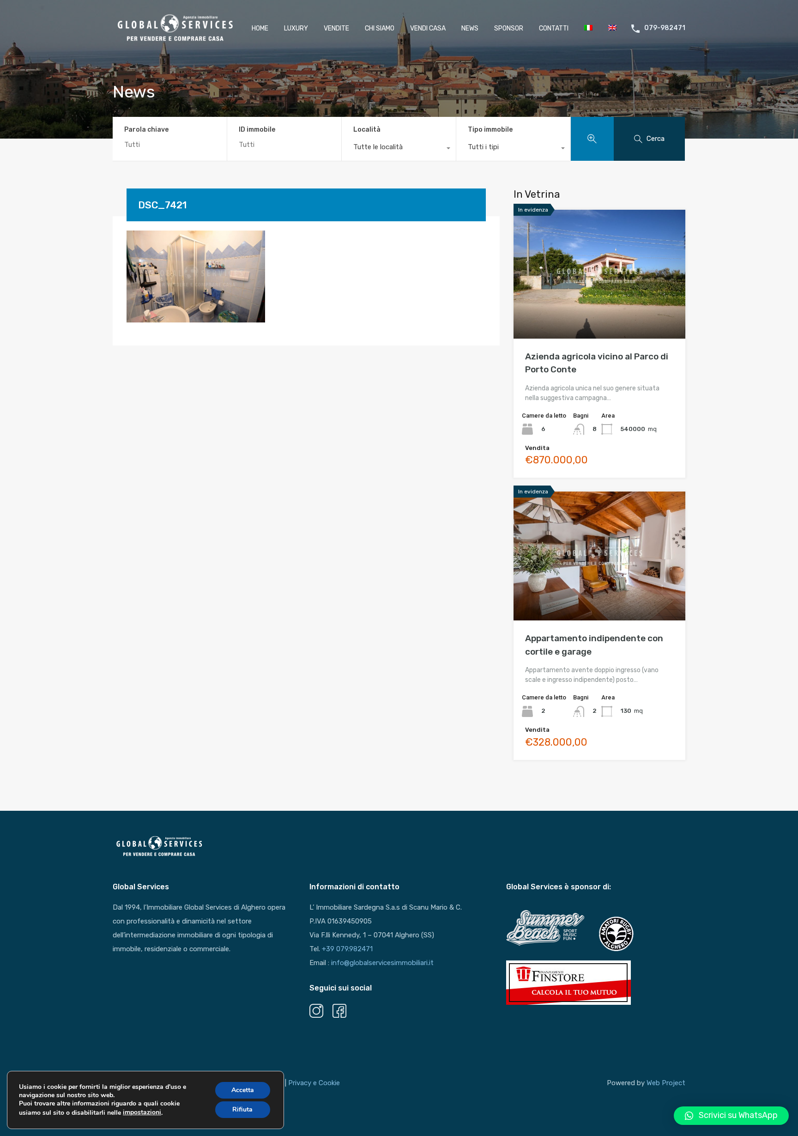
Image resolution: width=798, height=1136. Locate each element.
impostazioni (142, 1112)
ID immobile (257, 130)
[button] (731, 1115)
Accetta (242, 1090)
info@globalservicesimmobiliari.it (382, 963)
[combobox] (399, 149)
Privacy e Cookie (314, 1083)
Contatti (553, 28)
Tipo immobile (490, 130)
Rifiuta (242, 1109)
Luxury (296, 28)
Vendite (336, 28)
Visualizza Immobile (599, 313)
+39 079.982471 (347, 949)
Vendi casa (428, 28)
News (469, 28)
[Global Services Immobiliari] (175, 41)
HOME (260, 28)
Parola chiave (146, 130)
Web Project (666, 1083)
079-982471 (664, 28)
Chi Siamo (379, 28)
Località (367, 130)
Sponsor (508, 28)
